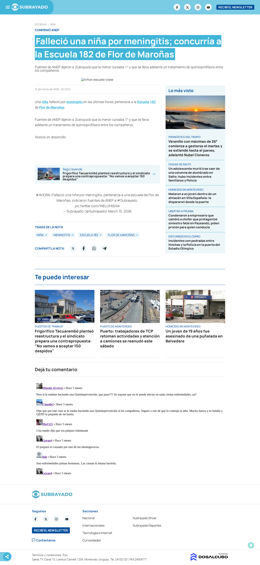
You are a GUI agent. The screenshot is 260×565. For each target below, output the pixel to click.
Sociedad (41, 24)
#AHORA (43, 195)
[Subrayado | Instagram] (197, 7)
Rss (65, 555)
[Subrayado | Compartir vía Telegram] (104, 248)
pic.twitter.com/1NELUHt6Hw (97, 206)
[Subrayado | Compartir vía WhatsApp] (94, 248)
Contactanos (46, 540)
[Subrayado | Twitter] (187, 7)
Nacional (88, 518)
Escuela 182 (146, 102)
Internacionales (93, 525)
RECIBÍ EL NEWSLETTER (235, 7)
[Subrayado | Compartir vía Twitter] (73, 248)
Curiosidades (91, 540)
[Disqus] (130, 429)
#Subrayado (127, 200)
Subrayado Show (144, 518)
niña (53, 24)
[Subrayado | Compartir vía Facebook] (83, 248)
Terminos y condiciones (47, 555)
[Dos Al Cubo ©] (209, 560)
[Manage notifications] (251, 545)
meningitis (74, 102)
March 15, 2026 (120, 211)
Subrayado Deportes (147, 525)
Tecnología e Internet (97, 533)
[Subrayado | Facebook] (177, 7)
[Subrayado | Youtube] (208, 7)
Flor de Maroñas (51, 107)
